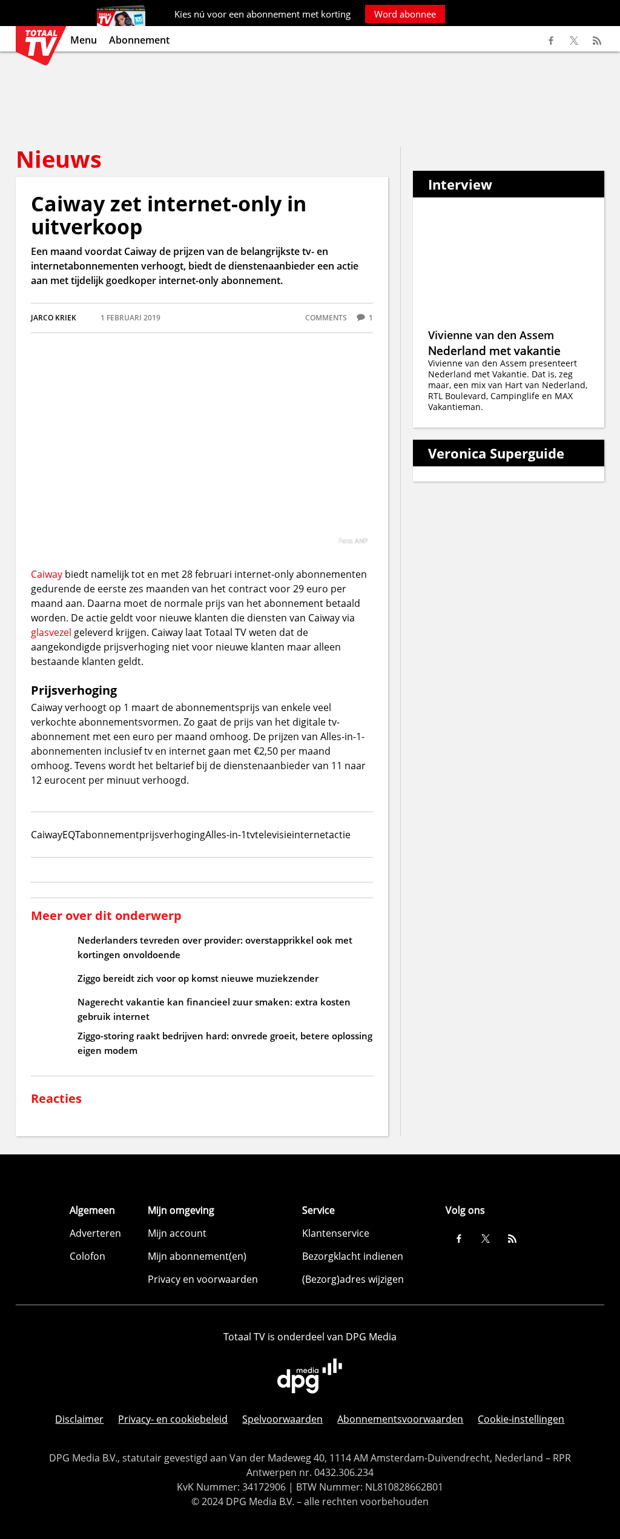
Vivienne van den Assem (491, 335)
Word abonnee (405, 14)
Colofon (87, 1256)
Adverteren (95, 1233)
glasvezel (52, 632)
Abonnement (139, 40)
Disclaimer (79, 1419)
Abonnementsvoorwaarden (400, 1419)
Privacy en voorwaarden (203, 1279)
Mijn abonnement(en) (197, 1256)
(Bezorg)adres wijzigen (353, 1279)
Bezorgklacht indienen (352, 1256)
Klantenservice (335, 1233)
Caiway (46, 574)
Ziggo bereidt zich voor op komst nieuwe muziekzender (198, 978)
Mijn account (177, 1233)
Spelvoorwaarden (282, 1419)
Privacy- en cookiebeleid (173, 1419)
